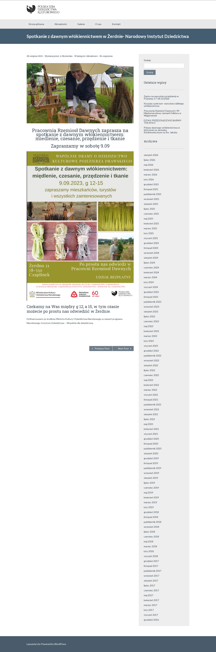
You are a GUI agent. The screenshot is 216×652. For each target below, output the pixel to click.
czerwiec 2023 (151, 321)
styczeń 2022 (151, 394)
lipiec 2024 (149, 262)
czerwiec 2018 (151, 536)
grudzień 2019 (151, 458)
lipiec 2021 (149, 419)
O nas (98, 24)
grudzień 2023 (151, 291)
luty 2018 (149, 551)
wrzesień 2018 (151, 526)
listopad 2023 (151, 296)
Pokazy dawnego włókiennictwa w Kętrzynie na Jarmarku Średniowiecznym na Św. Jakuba (162, 130)
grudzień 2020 (151, 438)
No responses (106, 56)
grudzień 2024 (151, 243)
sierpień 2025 (151, 203)
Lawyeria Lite (34, 644)
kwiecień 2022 (151, 384)
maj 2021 (148, 424)
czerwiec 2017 (151, 590)
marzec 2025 (150, 228)
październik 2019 (152, 468)
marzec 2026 (150, 174)
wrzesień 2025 (151, 199)
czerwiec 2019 (151, 487)
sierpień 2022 (151, 365)
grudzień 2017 (151, 561)
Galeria (81, 24)
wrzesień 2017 (151, 575)
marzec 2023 (150, 336)
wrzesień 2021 (151, 409)
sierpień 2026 (151, 155)
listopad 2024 (151, 247)
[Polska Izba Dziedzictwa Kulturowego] (43, 10)
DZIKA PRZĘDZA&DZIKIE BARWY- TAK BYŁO (163, 121)
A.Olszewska (66, 56)
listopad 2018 (151, 517)
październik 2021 (152, 404)
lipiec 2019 (149, 482)
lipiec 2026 (149, 159)
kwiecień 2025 (151, 223)
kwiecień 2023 (151, 331)
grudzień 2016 (151, 619)
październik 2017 (152, 570)
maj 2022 (148, 380)
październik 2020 (152, 448)
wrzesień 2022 (151, 360)
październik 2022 (152, 355)
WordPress (60, 644)
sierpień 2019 (151, 477)
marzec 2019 (150, 502)
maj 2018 (148, 541)
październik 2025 (152, 194)
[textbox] (80, 330)
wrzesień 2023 (151, 306)
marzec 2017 (150, 605)
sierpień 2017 (151, 580)
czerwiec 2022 (151, 375)
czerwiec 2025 (151, 213)
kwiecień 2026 (151, 169)
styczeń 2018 (151, 556)
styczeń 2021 (151, 433)
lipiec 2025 (149, 208)
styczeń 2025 (151, 238)
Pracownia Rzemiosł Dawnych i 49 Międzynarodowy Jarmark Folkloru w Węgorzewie (162, 113)
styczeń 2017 (151, 614)
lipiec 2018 (149, 531)
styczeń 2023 (151, 345)
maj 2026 (148, 164)
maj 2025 (148, 218)
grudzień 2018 (151, 512)
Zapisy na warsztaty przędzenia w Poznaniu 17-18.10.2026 (161, 97)
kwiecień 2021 (151, 428)
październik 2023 (152, 301)
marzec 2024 (150, 277)
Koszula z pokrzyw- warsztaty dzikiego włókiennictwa (164, 104)
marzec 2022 (150, 389)
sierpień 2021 (151, 414)
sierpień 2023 (151, 311)
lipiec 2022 (149, 370)
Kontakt (116, 24)
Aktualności (61, 24)
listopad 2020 (151, 443)
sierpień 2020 (151, 453)
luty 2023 (149, 340)
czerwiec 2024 (151, 267)
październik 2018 (152, 521)
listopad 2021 (151, 399)
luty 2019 (149, 507)
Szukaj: (147, 60)
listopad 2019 (151, 463)
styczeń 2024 (151, 287)
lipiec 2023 (149, 316)
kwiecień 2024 (151, 272)
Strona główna (36, 24)
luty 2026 (149, 179)
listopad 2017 (151, 565)
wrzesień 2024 (151, 252)
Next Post (123, 348)
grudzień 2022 (151, 350)
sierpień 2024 (151, 257)
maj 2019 (148, 492)
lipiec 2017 (149, 585)
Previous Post (102, 348)
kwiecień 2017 (151, 600)
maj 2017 (148, 595)
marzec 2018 (150, 546)
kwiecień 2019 (151, 497)
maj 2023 (148, 326)
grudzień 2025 (151, 184)
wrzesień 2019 (151, 472)
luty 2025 (149, 233)
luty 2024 (149, 282)
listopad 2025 (151, 189)
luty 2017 (149, 609)
